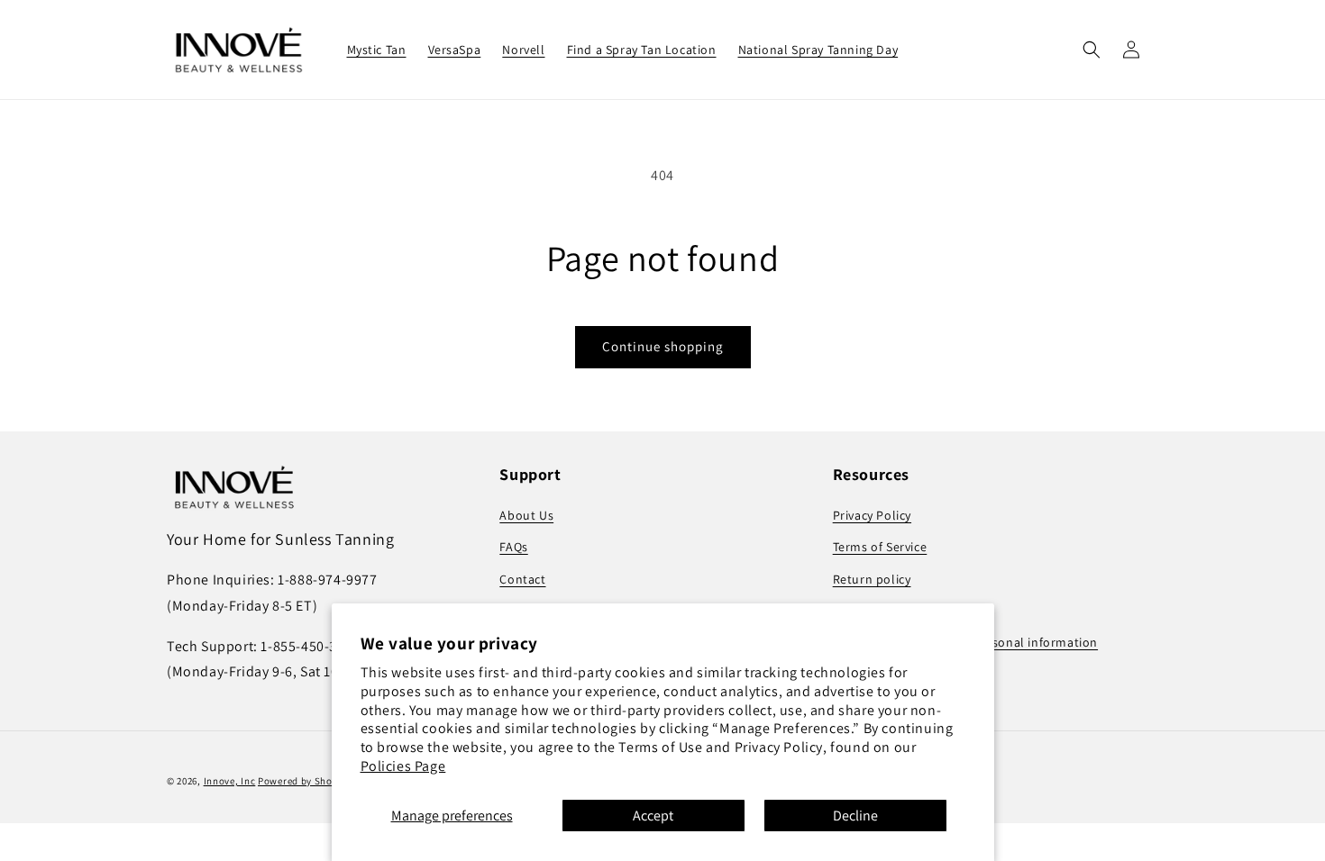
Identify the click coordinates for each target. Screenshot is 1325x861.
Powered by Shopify (304, 781)
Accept (653, 815)
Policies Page (403, 766)
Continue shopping (663, 346)
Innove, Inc (230, 781)
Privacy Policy (872, 515)
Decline (855, 815)
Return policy (872, 579)
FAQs (513, 547)
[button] (1091, 49)
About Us (526, 515)
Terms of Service (880, 547)
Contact (522, 579)
